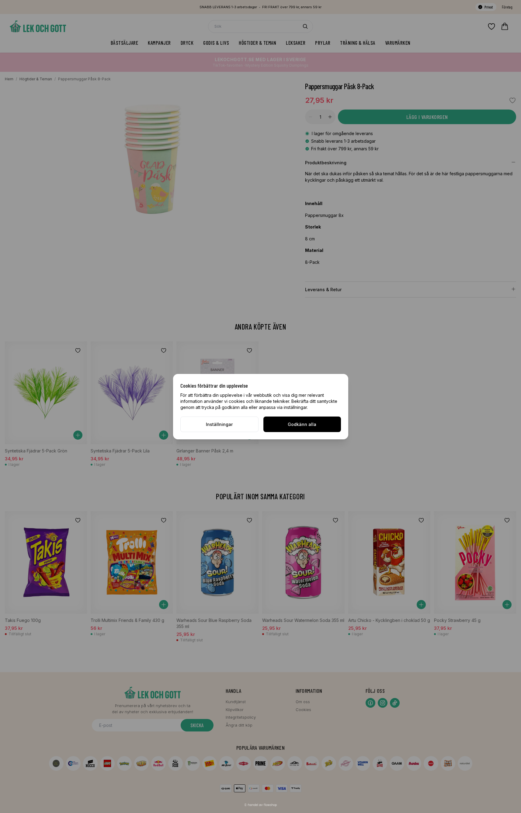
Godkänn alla (302, 424)
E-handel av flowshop (261, 805)
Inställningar (219, 424)
